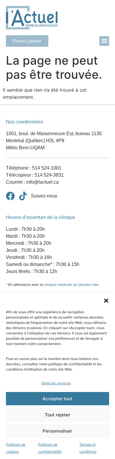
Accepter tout (57, 398)
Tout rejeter (57, 415)
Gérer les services (56, 383)
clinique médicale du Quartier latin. (72, 285)
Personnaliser (57, 431)
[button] (106, 301)
